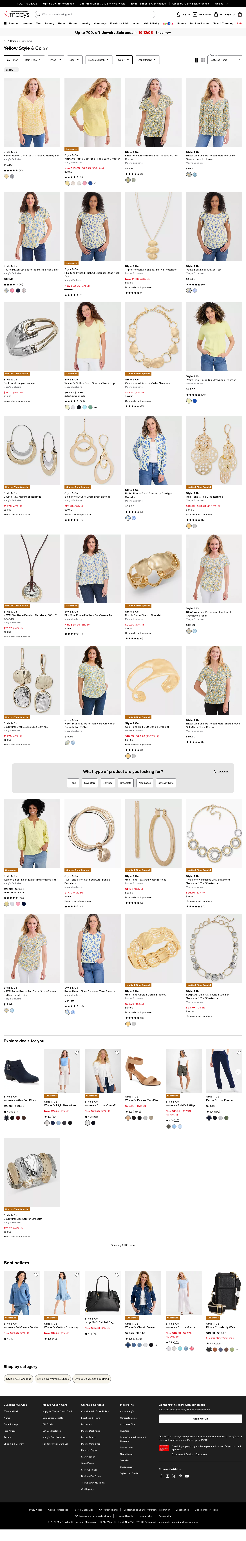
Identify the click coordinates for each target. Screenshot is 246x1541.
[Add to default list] (77, 1053)
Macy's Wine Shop (90, 1444)
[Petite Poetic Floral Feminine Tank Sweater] (92, 948)
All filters (223, 771)
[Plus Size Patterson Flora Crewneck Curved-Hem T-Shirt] (92, 680)
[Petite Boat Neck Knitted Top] (214, 226)
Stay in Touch (88, 1457)
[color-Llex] (134, 1345)
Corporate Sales (128, 1418)
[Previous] (7, 112)
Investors (124, 1431)
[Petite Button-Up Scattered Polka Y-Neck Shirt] (32, 226)
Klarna (7, 1418)
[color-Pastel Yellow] (6, 290)
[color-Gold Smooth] (151, 1118)
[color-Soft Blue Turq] (180, 1348)
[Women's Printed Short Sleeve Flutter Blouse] (153, 112)
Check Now (201, 1454)
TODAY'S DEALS (27, 3)
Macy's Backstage (90, 1431)
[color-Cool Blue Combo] (134, 518)
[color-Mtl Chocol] (226, 1349)
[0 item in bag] (239, 14)
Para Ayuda (9, 1431)
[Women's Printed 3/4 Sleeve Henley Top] (32, 112)
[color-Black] (209, 1349)
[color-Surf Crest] (180, 1126)
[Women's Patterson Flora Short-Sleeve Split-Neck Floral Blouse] (214, 680)
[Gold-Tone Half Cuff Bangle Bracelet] (153, 680)
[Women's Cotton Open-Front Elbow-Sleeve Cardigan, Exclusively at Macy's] (103, 1071)
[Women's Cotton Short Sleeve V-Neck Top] (92, 336)
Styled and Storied (129, 1473)
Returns (7, 1437)
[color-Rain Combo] (195, 290)
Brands (14, 41)
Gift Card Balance (52, 1431)
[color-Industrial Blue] (12, 176)
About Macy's (127, 1411)
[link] (32, 164)
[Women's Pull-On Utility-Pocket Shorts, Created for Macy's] (184, 1071)
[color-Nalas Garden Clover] (134, 180)
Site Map (124, 1460)
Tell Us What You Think (92, 1483)
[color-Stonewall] (73, 183)
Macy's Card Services (54, 1437)
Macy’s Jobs (126, 1447)
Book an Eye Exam (91, 1476)
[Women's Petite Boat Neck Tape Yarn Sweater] (92, 112)
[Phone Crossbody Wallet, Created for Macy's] (224, 1293)
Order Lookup (11, 1424)
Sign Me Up (200, 1418)
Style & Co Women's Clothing (92, 1378)
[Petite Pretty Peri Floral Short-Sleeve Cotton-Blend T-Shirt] (32, 948)
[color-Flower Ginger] (12, 290)
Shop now (163, 32)
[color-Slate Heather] (220, 1118)
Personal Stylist (89, 1450)
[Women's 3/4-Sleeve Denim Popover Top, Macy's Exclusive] (22, 1293)
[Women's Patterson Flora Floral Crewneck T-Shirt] (214, 569)
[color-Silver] (195, 526)
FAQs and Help (11, 1411)
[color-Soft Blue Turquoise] (84, 407)
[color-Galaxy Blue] (90, 183)
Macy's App (87, 1424)
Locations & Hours (90, 1418)
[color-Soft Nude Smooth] (128, 1118)
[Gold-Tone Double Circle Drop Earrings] (92, 450)
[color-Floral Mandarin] (128, 180)
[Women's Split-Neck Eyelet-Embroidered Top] (32, 833)
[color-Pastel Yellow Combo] (189, 290)
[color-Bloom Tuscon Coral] (191, 1348)
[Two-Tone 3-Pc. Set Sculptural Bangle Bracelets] (92, 833)
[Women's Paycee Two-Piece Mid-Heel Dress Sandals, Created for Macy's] (143, 1071)
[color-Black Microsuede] (134, 1118)
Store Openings (89, 1470)
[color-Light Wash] (58, 1123)
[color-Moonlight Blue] (220, 1349)
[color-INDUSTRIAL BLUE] (93, 1123)
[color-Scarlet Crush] (18, 1118)
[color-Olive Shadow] (232, 1349)
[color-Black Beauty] (12, 1118)
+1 (95, 183)
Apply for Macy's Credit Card (57, 1411)
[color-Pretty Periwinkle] (73, 742)
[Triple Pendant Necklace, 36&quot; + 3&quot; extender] (153, 226)
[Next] (55, 112)
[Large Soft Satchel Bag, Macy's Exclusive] (103, 1293)
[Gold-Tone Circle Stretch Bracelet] (153, 948)
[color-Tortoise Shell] (215, 1349)
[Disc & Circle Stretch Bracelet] (153, 569)
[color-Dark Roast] (24, 1118)
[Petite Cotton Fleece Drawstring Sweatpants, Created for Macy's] (224, 1071)
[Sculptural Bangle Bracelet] (32, 336)
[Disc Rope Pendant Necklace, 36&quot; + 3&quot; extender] (32, 569)
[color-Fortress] (53, 1123)
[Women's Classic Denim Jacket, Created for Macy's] (143, 1293)
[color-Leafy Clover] (226, 1118)
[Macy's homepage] (6, 41)
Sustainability (126, 1467)
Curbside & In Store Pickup (95, 1411)
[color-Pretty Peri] (195, 174)
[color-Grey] (64, 1123)
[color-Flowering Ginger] (84, 183)
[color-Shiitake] (79, 183)
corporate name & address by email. (179, 1522)
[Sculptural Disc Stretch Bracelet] (32, 1172)
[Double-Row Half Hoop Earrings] (32, 450)
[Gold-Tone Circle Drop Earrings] (214, 450)
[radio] (6, 176)
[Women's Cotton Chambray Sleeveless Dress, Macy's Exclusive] (62, 1293)
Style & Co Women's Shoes (53, 1378)
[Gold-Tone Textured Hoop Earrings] (153, 833)
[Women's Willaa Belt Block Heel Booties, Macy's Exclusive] (22, 1071)
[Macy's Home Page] (16, 14)
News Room (126, 1454)
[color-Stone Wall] (174, 1348)
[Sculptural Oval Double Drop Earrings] (32, 680)
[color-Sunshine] (67, 183)
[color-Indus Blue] (6, 1118)
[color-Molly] (139, 1345)
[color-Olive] (168, 1126)
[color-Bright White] (24, 290)
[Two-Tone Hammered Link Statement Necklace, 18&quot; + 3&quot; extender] (214, 833)
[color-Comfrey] (90, 407)
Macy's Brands (89, 1437)
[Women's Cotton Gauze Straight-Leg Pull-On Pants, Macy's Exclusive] (184, 1293)
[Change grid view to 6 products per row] (203, 60)
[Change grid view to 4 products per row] (196, 60)
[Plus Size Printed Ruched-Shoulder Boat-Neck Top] (92, 226)
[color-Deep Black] (79, 407)
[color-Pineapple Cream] (67, 407)
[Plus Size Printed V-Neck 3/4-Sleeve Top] (92, 569)
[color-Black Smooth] (139, 1118)
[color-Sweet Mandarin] (6, 176)
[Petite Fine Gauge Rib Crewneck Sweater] (214, 336)
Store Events (87, 1463)
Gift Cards (48, 1424)
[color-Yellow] (189, 526)
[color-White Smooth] (145, 1118)
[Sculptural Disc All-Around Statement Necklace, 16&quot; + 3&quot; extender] (214, 948)
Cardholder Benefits (53, 1418)
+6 (156, 1345)
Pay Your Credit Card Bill (55, 1444)
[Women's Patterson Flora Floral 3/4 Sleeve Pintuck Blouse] (214, 112)
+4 (95, 407)
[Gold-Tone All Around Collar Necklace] (153, 336)
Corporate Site (127, 1424)
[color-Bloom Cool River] (186, 1348)
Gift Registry (87, 1489)
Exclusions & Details (182, 1454)
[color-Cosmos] (128, 1345)
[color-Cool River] (174, 1126)
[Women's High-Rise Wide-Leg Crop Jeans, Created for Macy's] (62, 1071)
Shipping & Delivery (14, 1444)
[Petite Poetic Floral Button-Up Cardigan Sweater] (153, 450)
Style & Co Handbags (18, 1378)
